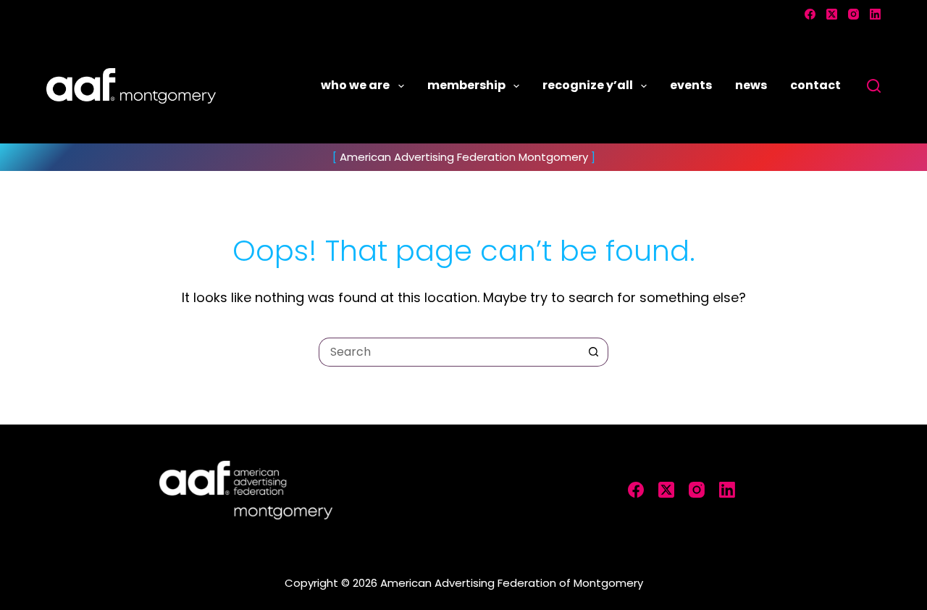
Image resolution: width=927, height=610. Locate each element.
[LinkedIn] (875, 14)
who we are (355, 85)
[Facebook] (810, 14)
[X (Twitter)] (831, 14)
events (691, 85)
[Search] (874, 86)
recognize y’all (587, 85)
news (751, 85)
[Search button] (593, 352)
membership (466, 85)
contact (815, 85)
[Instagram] (853, 14)
